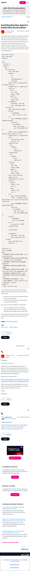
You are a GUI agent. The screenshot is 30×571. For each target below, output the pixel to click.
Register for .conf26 (15, 458)
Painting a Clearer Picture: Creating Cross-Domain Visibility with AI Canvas (13, 531)
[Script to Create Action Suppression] (25, 346)
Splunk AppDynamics (7, 16)
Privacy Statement (14, 564)
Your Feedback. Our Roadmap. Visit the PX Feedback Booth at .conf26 (13, 507)
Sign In (22, 2)
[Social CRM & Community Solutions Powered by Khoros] (24, 549)
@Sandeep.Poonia (7, 422)
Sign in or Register (15, 11)
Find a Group (15, 494)
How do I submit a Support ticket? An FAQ (13, 428)
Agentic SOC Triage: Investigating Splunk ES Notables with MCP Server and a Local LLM (13, 519)
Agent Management (12, 321)
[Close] (28, 558)
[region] (15, 563)
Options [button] (27, 17)
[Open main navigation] (28, 2)
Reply (5, 337)
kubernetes (4, 327)
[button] (28, 22)
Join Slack (15, 477)
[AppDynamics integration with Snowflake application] (28, 346)
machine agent (13, 327)
